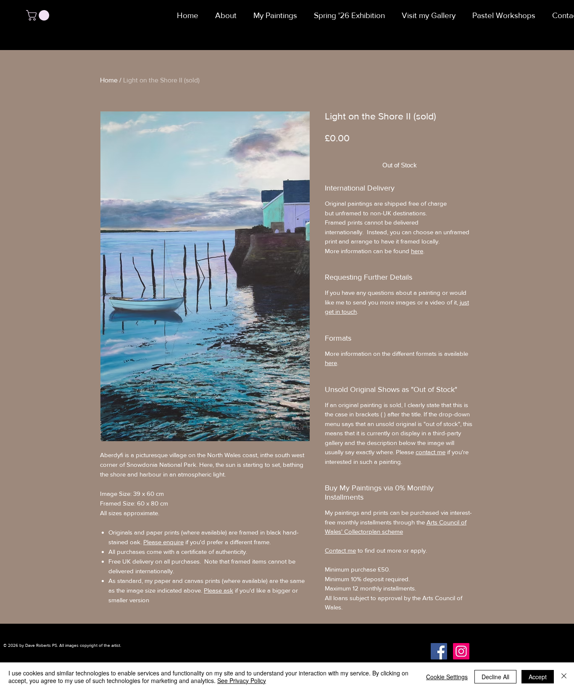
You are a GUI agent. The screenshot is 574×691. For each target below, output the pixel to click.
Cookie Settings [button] (447, 676)
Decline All (495, 676)
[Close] (564, 676)
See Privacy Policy (241, 680)
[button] (39, 15)
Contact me (340, 550)
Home (109, 80)
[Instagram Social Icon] (461, 651)
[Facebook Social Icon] (439, 651)
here (417, 250)
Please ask (218, 590)
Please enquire (163, 541)
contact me (430, 451)
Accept (538, 676)
